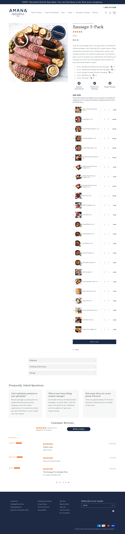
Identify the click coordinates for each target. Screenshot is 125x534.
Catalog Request (15, 507)
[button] (37, 12)
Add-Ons (63, 501)
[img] (48, 444)
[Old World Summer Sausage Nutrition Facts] (111, 67)
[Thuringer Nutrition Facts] (91, 78)
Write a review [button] (78, 429)
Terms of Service (43, 507)
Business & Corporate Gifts (19, 510)
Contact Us (14, 501)
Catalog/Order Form (17, 504)
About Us (63, 507)
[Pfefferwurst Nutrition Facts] (93, 75)
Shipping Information (45, 501)
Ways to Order (64, 504)
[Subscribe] (112, 505)
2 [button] (59, 482)
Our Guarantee (65, 513)
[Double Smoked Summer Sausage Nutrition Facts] (109, 72)
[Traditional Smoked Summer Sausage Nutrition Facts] (112, 69)
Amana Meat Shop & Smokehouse (90, 529)
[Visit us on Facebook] (113, 511)
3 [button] (63, 482)
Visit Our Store (65, 510)
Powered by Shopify (108, 529)
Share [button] (77, 349)
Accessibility (42, 510)
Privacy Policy (42, 504)
